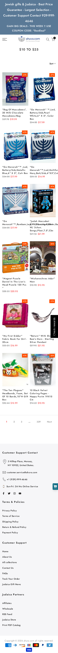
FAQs (5, 573)
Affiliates (6, 603)
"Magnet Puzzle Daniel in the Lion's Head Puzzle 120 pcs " (14, 283)
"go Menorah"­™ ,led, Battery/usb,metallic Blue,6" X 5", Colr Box (15, 170)
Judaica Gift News (11, 584)
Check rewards (54, 326)
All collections (9, 562)
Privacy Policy (9, 510)
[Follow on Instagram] (14, 493)
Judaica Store (9, 619)
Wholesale (7, 608)
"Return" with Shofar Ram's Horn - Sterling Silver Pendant (42, 339)
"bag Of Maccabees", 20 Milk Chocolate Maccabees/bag (14, 112)
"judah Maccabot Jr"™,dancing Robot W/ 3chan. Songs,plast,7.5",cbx (42, 226)
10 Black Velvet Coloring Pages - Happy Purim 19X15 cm (41, 395)
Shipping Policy (10, 521)
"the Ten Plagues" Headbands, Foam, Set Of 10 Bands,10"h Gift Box (15, 395)
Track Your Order (11, 578)
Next (49, 421)
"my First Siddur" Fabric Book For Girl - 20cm (14, 339)
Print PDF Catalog (11, 625)
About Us (7, 556)
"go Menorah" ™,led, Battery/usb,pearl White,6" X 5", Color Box (43, 114)
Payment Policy (10, 532)
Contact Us (7, 567)
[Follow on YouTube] (20, 493)
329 (39, 421)
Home (5, 551)
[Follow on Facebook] (3, 493)
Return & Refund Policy (14, 527)
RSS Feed (7, 614)
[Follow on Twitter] (9, 493)
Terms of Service (10, 516)
